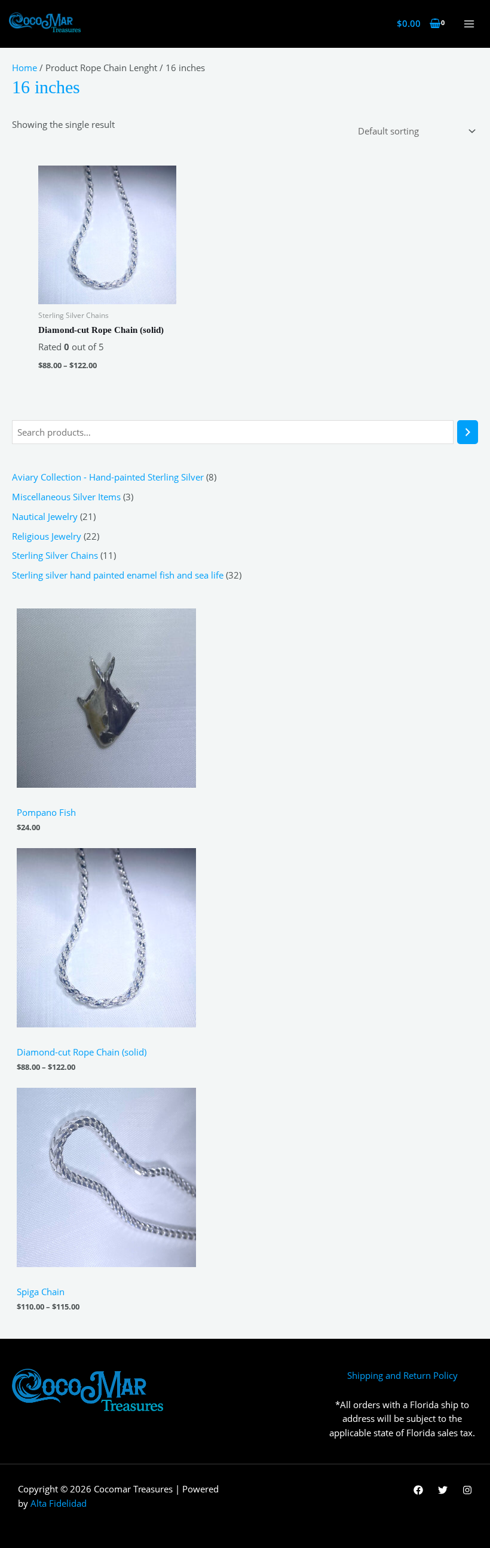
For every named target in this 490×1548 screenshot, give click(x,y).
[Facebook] (418, 1490)
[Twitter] (443, 1490)
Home (24, 68)
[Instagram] (467, 1490)
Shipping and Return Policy (402, 1375)
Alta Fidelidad (58, 1503)
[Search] (467, 432)
